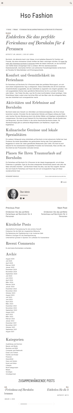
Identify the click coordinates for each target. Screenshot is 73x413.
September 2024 (11, 274)
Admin (31, 54)
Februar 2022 (10, 319)
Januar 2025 (10, 267)
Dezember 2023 (11, 289)
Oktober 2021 (10, 327)
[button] (19, 404)
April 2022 (9, 314)
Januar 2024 (10, 286)
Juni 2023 (9, 299)
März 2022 (9, 316)
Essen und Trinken (12, 352)
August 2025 (10, 259)
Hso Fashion (36, 15)
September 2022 (11, 310)
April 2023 (9, 301)
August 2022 (10, 312)
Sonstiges (9, 372)
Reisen (8, 370)
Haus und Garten (11, 361)
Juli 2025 (9, 261)
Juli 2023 (9, 297)
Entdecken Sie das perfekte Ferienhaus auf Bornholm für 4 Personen (35, 43)
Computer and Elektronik (14, 350)
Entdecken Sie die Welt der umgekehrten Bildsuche (23, 231)
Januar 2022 (10, 321)
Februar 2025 (10, 265)
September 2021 (11, 329)
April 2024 (9, 280)
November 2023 (11, 291)
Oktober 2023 (10, 293)
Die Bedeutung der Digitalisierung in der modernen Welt (24, 233)
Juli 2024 (9, 276)
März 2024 (9, 282)
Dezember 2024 (11, 269)
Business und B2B (12, 348)
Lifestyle (8, 365)
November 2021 (11, 325)
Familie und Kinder (12, 355)
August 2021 (10, 331)
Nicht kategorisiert (12, 367)
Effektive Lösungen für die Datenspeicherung (21, 235)
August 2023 (10, 295)
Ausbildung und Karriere (14, 344)
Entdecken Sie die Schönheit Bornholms (36, 389)
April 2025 (9, 263)
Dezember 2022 (11, 306)
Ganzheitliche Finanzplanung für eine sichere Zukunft (23, 229)
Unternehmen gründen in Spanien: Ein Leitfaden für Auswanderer (27, 237)
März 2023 (9, 304)
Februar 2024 (10, 284)
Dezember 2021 (11, 323)
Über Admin (25, 191)
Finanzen (9, 357)
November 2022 (11, 308)
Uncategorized (11, 374)
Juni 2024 (9, 278)
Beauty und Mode (12, 346)
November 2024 (11, 272)
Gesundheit (9, 359)
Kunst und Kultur (11, 363)
